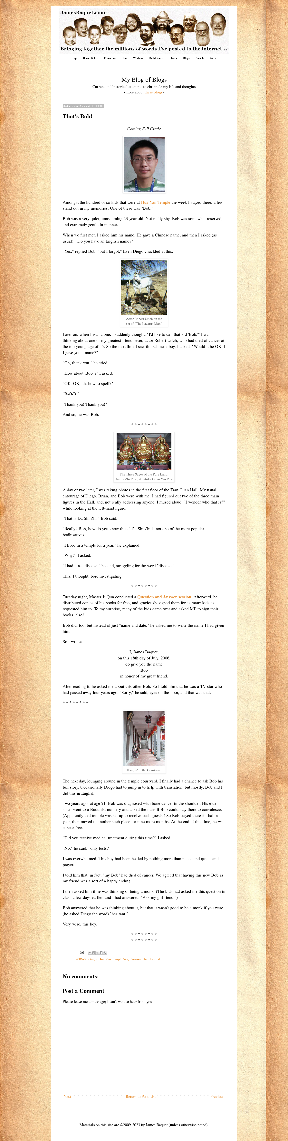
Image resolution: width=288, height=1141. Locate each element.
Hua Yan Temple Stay (114, 959)
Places (173, 58)
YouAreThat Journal (145, 959)
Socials (200, 58)
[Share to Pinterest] (105, 953)
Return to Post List (141, 1096)
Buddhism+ (156, 58)
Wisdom (138, 58)
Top (74, 58)
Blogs (186, 58)
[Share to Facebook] (101, 953)
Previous (217, 1096)
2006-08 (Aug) (86, 959)
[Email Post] (81, 952)
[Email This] (90, 953)
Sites (213, 58)
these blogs (153, 92)
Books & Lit (90, 58)
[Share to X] (97, 953)
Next (67, 1096)
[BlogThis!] (94, 953)
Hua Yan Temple (155, 202)
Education (110, 58)
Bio (125, 58)
